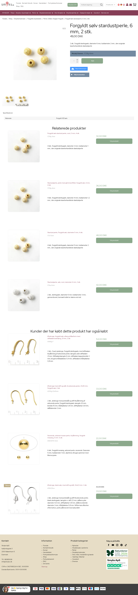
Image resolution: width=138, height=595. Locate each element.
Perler (74, 550)
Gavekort (97, 13)
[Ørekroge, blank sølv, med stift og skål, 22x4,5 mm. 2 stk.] (23, 503)
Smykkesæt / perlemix (80, 548)
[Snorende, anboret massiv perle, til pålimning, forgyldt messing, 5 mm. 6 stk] (23, 454)
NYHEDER (5, 13)
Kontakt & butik (27, 3)
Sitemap (44, 567)
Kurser (36, 3)
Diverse (75, 561)
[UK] (124, 5)
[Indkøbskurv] (134, 5)
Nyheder (75, 546)
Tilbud (12, 13)
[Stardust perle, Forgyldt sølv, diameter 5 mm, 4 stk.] (23, 251)
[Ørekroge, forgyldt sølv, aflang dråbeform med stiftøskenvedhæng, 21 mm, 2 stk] (23, 355)
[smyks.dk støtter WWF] (117, 553)
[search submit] (101, 5)
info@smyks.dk (7, 562)
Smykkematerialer (78, 552)
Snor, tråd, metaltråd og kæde (82, 555)
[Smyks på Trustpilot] (117, 564)
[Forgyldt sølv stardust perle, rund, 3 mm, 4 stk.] (23, 152)
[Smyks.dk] (8, 5)
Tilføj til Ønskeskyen (81, 68)
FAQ (22, 6)
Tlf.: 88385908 (7, 559)
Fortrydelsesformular (55, 3)
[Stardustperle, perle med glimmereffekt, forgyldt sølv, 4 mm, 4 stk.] (23, 201)
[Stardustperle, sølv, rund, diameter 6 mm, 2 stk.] (23, 300)
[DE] (121, 5)
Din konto (46, 564)
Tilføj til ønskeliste (79, 74)
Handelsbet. (43, 3)
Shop (18, 6)
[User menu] (127, 5)
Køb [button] (92, 61)
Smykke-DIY (73, 5)
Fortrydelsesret (48, 559)
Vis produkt (114, 141)
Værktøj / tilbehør (78, 557)
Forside (18, 3)
